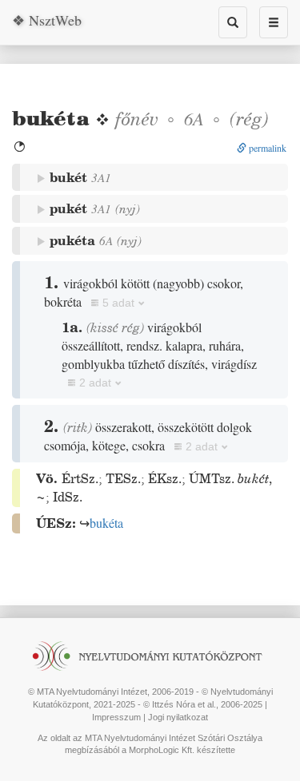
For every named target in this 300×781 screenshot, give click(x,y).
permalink (266, 147)
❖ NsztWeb (47, 20)
